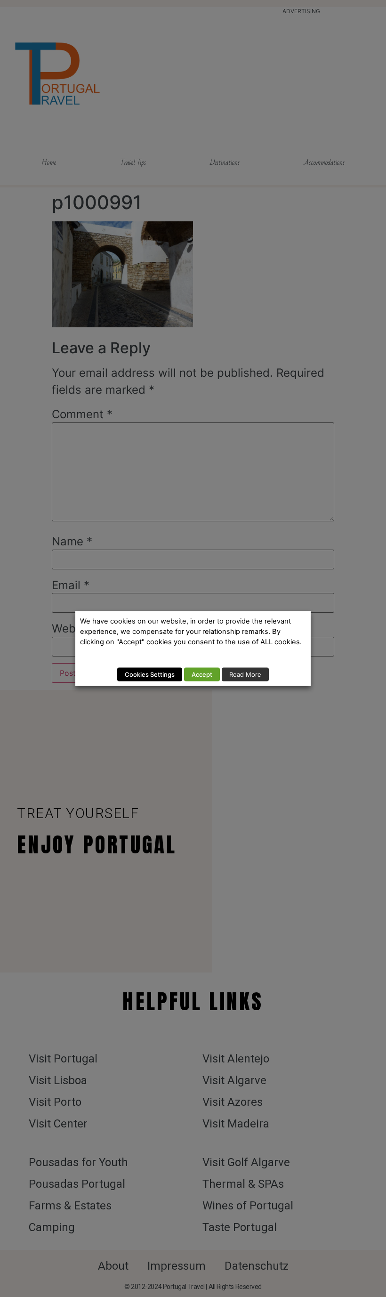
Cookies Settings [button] (150, 674)
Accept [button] (202, 674)
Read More (245, 674)
